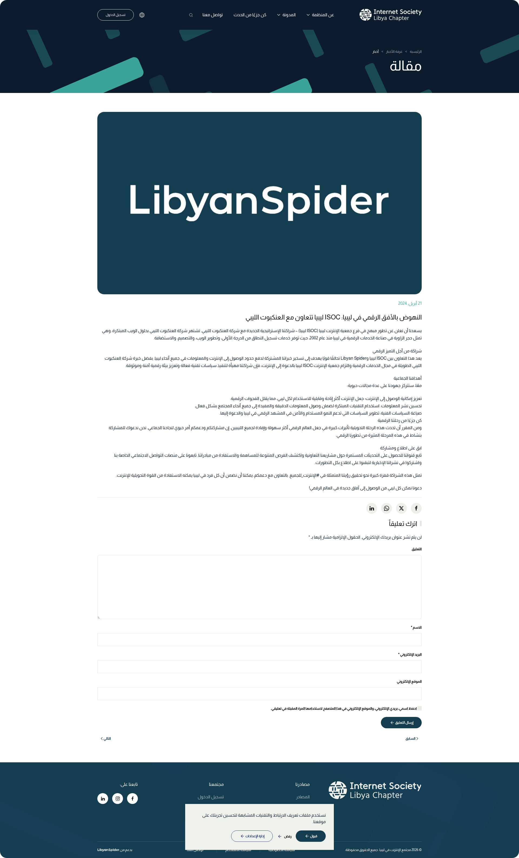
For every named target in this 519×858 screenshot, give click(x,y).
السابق (410, 738)
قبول (313, 836)
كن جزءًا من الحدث (250, 14)
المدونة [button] (289, 14)
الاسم (416, 627)
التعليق (417, 549)
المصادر (303, 796)
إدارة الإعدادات (254, 836)
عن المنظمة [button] (323, 14)
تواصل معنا (212, 14)
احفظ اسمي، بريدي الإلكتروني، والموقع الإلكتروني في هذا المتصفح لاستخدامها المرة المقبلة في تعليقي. (344, 708)
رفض (288, 836)
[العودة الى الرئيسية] (391, 15)
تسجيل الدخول (115, 15)
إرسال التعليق (404, 723)
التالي (107, 738)
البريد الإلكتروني (410, 654)
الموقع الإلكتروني (409, 681)
